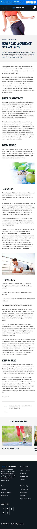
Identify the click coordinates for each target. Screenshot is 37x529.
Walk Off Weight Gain (10, 449)
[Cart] (34, 8)
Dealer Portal (24, 476)
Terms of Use (24, 489)
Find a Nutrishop (24, 467)
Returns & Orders (6, 492)
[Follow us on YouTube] (3, 513)
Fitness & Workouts (9, 39)
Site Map (22, 495)
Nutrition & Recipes (14, 408)
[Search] (6, 8)
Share (6, 412)
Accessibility (23, 492)
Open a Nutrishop (25, 470)
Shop (2, 486)
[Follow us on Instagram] (11, 509)
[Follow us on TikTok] (7, 513)
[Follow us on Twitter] (7, 509)
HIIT (26, 324)
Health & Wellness (26, 406)
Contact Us (4, 495)
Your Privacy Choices (26, 499)
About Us (23, 473)
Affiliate (22, 479)
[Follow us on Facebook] (3, 509)
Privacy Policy (24, 486)
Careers (3, 489)
